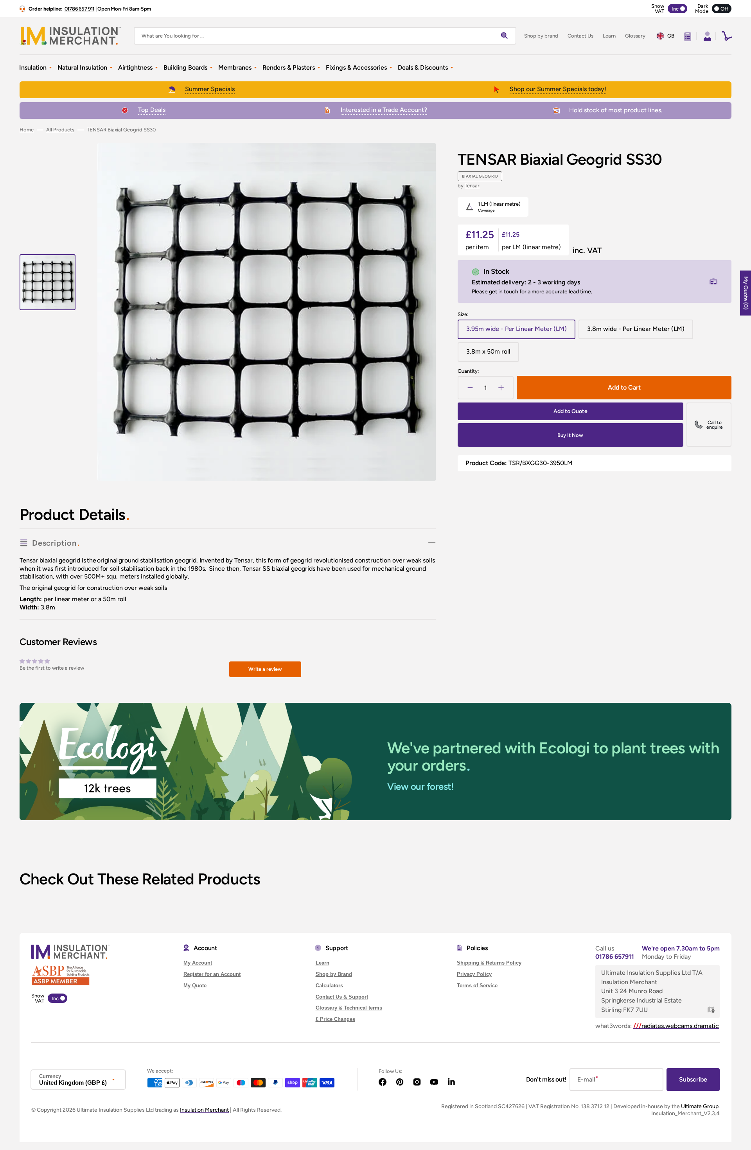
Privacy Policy (474, 974)
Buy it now (570, 435)
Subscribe (693, 1079)
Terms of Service (477, 985)
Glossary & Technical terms (349, 1008)
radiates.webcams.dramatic (676, 1026)
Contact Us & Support (342, 997)
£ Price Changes (335, 1019)
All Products (60, 130)
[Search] (506, 36)
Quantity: (468, 371)
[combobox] (325, 36)
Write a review (265, 669)
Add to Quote (570, 411)
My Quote (195, 985)
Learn (322, 963)
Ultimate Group (700, 1106)
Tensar (472, 186)
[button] (706, 36)
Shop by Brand (334, 974)
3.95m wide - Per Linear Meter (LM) (516, 332)
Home (27, 130)
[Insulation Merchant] (70, 36)
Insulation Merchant (204, 1110)
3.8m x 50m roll (492, 354)
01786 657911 (614, 956)
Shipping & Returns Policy (489, 963)
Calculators (329, 985)
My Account (197, 963)
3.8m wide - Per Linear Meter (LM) (636, 332)
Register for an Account (212, 974)
